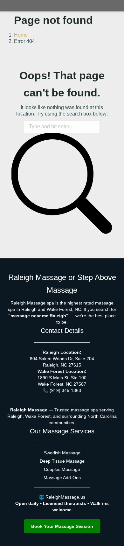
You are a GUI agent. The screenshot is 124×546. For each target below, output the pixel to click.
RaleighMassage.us (65, 497)
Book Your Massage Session (62, 526)
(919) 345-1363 (65, 390)
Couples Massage (62, 469)
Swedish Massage (62, 452)
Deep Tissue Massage (62, 461)
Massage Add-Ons (62, 477)
